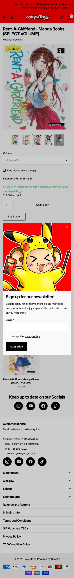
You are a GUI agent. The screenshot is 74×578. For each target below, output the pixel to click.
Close (67, 227)
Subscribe (16, 346)
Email (10, 319)
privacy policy (32, 336)
